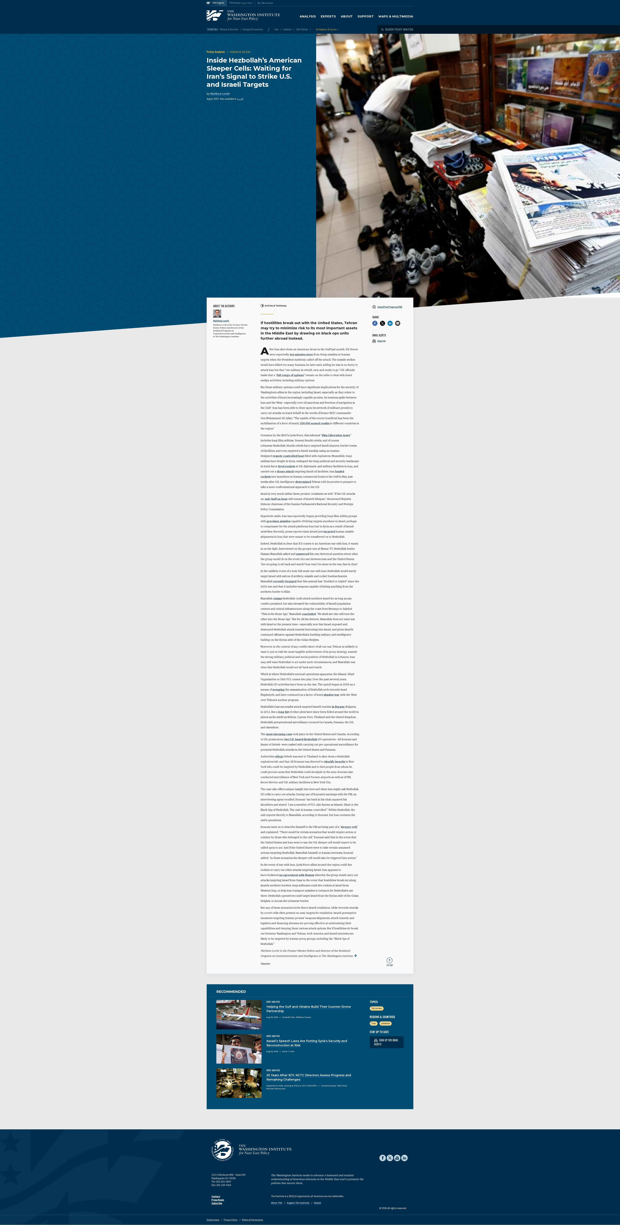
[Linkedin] (390, 323)
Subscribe (217, 1203)
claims (277, 598)
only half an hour (276, 499)
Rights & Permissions (252, 1219)
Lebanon (287, 29)
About (347, 16)
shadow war (332, 694)
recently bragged (284, 581)
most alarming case (279, 734)
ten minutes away (301, 354)
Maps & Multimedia (396, 16)
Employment (213, 1219)
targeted (329, 531)
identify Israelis (334, 761)
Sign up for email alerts (386, 1042)
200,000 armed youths (314, 423)
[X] (382, 323)
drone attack (285, 471)
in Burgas (338, 706)
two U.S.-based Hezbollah (300, 739)
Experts (328, 16)
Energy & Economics (253, 29)
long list (283, 711)
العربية (240, 98)
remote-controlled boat (288, 456)
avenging (278, 689)
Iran (276, 29)
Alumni (317, 1202)
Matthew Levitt (220, 93)
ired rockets (287, 466)
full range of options (290, 375)
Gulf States (302, 29)
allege (279, 756)
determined (303, 481)
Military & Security (229, 29)
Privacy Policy (231, 1219)
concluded (309, 614)
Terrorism (376, 1008)
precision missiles (278, 521)
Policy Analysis (216, 51)
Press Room (218, 1200)
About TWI (277, 1202)
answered (302, 553)
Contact (216, 1196)
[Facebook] (374, 323)
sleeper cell (349, 827)
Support (366, 16)
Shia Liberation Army (336, 435)
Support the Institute (298, 1202)
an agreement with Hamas (296, 875)
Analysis (308, 16)
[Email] (397, 323)
